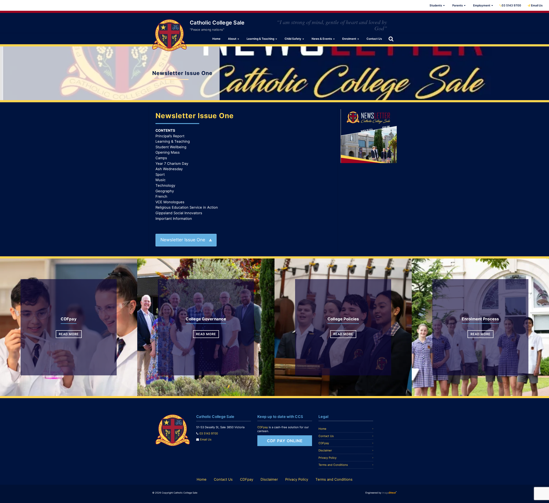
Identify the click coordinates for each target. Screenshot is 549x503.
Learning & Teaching (261, 38)
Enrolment (349, 38)
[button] (391, 38)
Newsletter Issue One (194, 115)
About (232, 38)
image (389, 492)
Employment (482, 5)
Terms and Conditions (333, 464)
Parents (457, 5)
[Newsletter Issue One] (369, 136)
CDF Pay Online (285, 440)
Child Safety (293, 38)
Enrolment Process (480, 318)
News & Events (322, 38)
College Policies (343, 318)
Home (216, 38)
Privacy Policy (327, 457)
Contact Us (374, 38)
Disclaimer (325, 450)
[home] (169, 35)
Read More (69, 334)
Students (436, 5)
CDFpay (69, 318)
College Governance (206, 318)
